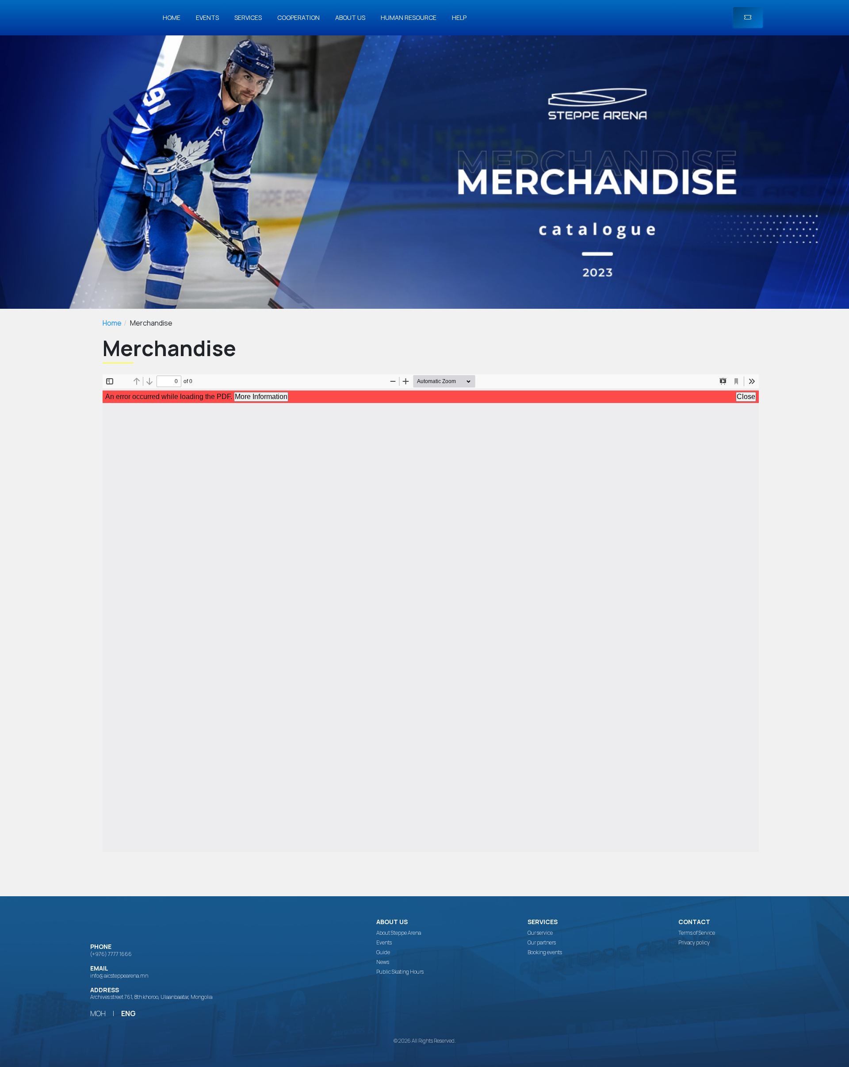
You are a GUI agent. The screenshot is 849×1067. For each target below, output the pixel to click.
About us (350, 17)
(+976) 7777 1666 (111, 954)
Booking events (545, 952)
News (382, 962)
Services (248, 17)
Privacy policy (694, 942)
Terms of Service (696, 933)
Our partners (542, 942)
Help (459, 17)
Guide (383, 952)
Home (171, 17)
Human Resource (408, 17)
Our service (540, 933)
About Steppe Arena (398, 933)
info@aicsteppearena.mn (119, 975)
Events (207, 17)
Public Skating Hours (400, 972)
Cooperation (298, 17)
